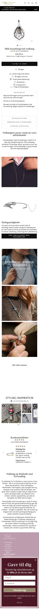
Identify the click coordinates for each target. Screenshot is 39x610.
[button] (14, 51)
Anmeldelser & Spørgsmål (19, 122)
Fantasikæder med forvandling (14, 140)
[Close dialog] (35, 560)
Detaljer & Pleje (19, 118)
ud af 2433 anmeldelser (19, 442)
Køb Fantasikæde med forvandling (19, 236)
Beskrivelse (19, 92)
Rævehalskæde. (22, 148)
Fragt (17, 56)
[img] (19, 440)
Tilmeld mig (19, 590)
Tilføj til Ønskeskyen (21, 87)
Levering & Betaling (19, 126)
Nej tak (19, 602)
